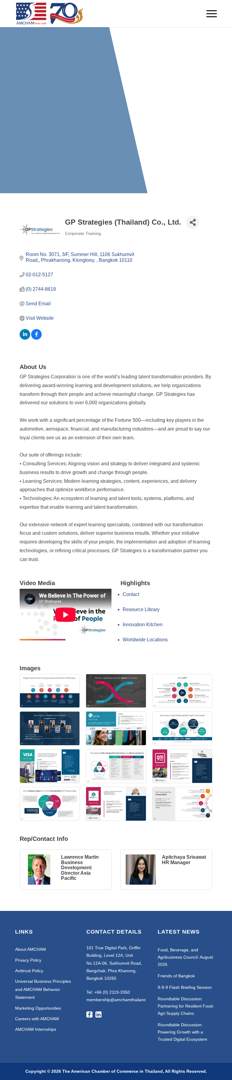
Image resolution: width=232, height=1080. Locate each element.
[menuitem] (208, 13)
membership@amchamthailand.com (121, 999)
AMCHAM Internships (35, 1029)
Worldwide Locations (145, 639)
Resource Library (141, 609)
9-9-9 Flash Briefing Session (185, 987)
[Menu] (208, 13)
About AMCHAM (30, 949)
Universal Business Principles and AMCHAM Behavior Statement (43, 989)
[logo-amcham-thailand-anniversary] (50, 13)
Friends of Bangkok (176, 975)
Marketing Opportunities (38, 1008)
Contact (131, 594)
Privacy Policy (28, 960)
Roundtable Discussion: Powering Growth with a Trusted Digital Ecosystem (182, 1032)
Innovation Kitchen (143, 624)
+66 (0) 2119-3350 (112, 992)
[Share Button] (192, 222)
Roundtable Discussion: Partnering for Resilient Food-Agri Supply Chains (186, 1006)
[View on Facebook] (36, 338)
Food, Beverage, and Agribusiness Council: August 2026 (185, 957)
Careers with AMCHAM (37, 1018)
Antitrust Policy (29, 970)
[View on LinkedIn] (25, 338)
